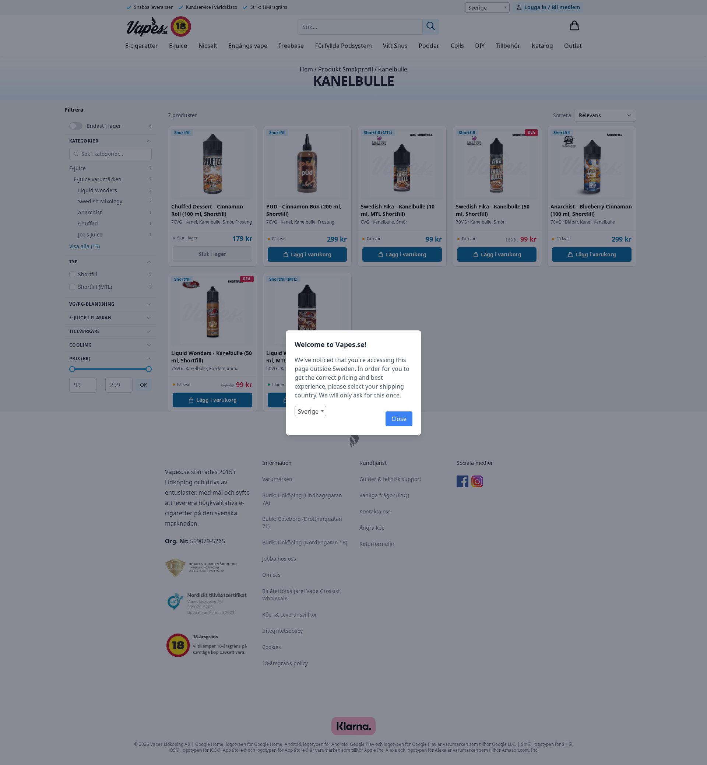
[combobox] (310, 411)
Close (399, 419)
